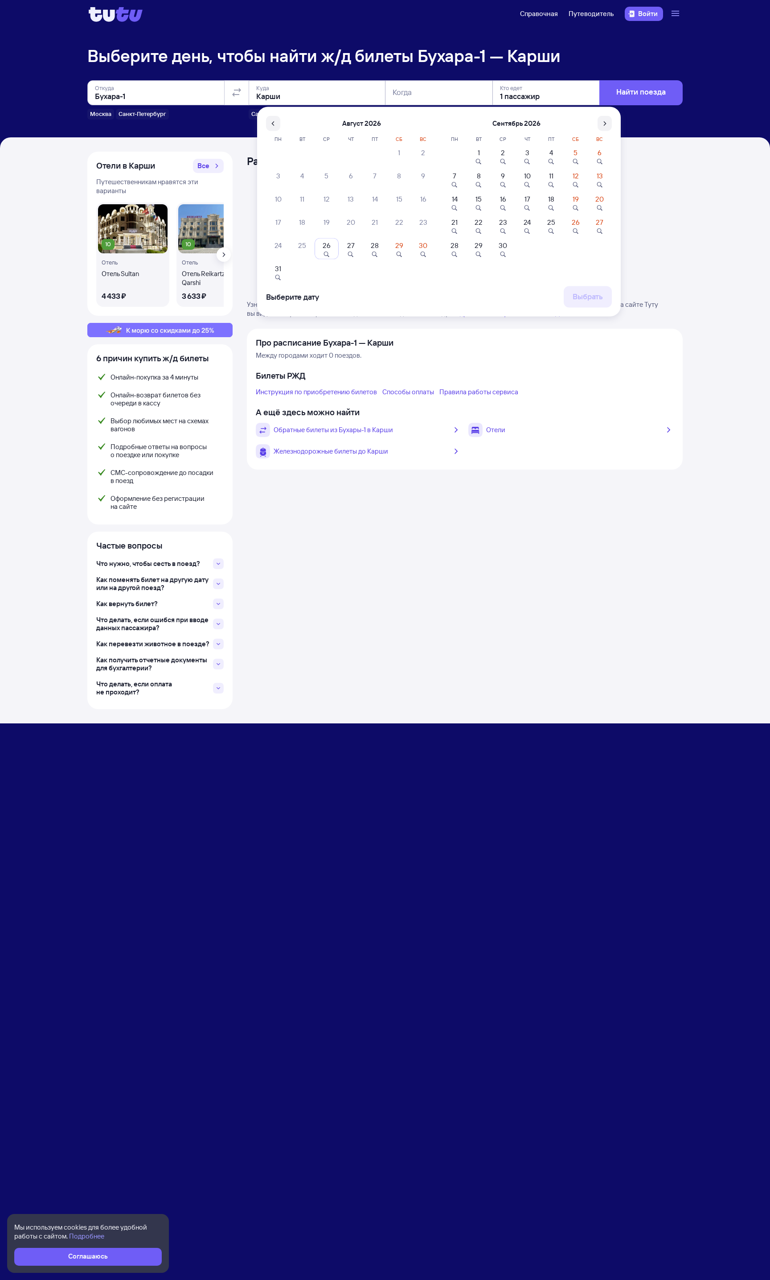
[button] (208, 166)
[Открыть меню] (676, 13)
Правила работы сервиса (478, 392)
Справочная (539, 13)
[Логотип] (115, 14)
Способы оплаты (408, 392)
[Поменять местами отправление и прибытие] (236, 92)
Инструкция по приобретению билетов (316, 392)
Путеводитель (591, 13)
